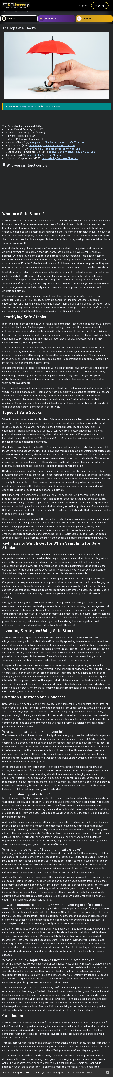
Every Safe (26, 106)
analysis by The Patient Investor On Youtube (57, 142)
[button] (107, 1072)
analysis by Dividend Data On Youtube (52, 145)
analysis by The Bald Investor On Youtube (54, 148)
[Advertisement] (56, 191)
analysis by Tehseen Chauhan (45, 155)
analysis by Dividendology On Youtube (72, 152)
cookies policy (83, 1072)
